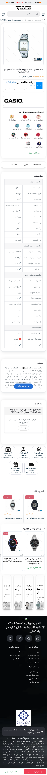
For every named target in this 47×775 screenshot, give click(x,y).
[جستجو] (37, 14)
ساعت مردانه (27, 20)
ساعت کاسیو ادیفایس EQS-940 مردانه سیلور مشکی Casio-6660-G (34, 561)
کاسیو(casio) (23, 368)
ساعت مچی (37, 20)
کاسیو (42, 555)
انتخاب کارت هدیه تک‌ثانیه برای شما (31, 112)
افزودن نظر (23, 428)
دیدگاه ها (15, 164)
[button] (35, 771)
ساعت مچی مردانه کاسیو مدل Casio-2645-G (34, 518)
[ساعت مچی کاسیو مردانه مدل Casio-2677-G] (12, 505)
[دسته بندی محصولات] (43, 14)
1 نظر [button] (30, 76)
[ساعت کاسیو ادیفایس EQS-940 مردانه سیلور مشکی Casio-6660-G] (34, 543)
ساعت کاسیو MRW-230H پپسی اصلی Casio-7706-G (12, 560)
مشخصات (37, 164)
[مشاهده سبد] (4, 14)
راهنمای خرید (34, 667)
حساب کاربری (34, 647)
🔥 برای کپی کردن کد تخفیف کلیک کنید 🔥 (23, 2)
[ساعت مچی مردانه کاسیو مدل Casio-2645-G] (34, 505)
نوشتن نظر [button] (22, 76)
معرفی (25, 164)
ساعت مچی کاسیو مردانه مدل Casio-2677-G (12, 518)
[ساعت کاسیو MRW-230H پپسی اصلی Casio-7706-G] (12, 543)
